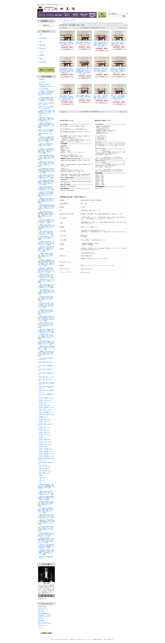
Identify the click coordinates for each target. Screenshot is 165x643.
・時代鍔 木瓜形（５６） (45, 400)
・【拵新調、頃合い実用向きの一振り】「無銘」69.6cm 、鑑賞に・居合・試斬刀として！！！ (46, 163)
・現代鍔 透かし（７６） (45, 441)
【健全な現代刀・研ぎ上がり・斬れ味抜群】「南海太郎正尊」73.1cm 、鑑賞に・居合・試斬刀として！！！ (66, 70)
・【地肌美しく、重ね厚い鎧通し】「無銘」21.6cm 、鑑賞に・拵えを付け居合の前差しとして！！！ (46, 93)
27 (98, 23)
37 (112, 23)
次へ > (122, 23)
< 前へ (64, 23)
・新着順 (82, 25)
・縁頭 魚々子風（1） (44, 468)
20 (88, 23)
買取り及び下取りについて (45, 623)
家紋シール (42, 58)
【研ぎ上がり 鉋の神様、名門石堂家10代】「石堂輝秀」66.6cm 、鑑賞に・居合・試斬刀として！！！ (117, 70)
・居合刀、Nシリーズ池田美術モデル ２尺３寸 (46, 103)
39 (115, 23)
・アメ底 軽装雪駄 (43, 88)
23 (92, 23)
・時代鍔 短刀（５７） (44, 402)
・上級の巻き (41, 79)
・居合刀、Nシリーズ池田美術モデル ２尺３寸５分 (46, 107)
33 (107, 23)
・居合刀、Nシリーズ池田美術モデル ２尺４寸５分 (46, 130)
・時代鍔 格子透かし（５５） (46, 398)
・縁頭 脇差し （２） (44, 473)
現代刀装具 (42, 45)
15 (81, 23)
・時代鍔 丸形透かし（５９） (46, 407)
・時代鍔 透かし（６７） (45, 419)
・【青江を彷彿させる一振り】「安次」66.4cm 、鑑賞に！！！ (46, 237)
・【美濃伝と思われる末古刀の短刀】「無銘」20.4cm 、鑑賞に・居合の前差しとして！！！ (46, 353)
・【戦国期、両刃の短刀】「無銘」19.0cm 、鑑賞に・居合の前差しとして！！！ (46, 243)
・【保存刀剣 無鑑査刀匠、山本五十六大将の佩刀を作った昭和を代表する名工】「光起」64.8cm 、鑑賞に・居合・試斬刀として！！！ (46, 262)
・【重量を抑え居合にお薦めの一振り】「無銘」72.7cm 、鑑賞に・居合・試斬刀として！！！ (46, 157)
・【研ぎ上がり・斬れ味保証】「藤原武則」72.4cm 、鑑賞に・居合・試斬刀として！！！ (46, 193)
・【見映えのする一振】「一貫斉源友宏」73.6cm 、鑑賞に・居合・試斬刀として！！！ (46, 112)
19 (87, 23)
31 (104, 23)
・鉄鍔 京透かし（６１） (45, 409)
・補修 (40, 115)
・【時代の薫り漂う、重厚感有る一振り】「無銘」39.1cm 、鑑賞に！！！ (46, 348)
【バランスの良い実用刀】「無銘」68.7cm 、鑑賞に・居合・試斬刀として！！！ (118, 44)
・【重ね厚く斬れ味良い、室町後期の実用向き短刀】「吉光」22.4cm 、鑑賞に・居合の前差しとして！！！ (46, 540)
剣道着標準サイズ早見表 (44, 615)
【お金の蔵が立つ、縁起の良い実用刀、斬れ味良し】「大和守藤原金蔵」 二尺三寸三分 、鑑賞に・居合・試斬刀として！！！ (83, 71)
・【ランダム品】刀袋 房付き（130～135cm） (45, 358)
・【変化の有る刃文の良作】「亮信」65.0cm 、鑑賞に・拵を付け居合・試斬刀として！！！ (46, 124)
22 (91, 23)
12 (77, 23)
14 (79, 23)
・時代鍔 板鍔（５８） (44, 405)
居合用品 (42, 55)
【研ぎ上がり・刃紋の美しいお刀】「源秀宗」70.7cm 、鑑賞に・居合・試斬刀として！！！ (100, 44)
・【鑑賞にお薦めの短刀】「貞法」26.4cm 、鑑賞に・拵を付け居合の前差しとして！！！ (46, 226)
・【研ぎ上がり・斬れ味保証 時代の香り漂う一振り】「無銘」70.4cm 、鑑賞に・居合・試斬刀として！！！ (46, 270)
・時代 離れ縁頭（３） (45, 470)
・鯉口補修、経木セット (44, 84)
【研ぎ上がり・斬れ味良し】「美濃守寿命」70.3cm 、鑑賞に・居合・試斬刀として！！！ (100, 70)
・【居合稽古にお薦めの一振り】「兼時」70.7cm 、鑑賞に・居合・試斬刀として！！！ (46, 298)
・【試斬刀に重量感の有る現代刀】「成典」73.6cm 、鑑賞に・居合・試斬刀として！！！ (46, 503)
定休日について (42, 625)
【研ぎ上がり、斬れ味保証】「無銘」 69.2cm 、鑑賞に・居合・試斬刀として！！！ (117, 98)
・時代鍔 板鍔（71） (44, 430)
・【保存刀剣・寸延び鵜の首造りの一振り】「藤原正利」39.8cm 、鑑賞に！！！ (46, 546)
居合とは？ (41, 618)
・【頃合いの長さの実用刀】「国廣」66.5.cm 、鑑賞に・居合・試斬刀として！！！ (45, 188)
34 (108, 23)
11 (75, 23)
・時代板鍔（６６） (43, 416)
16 (82, 23)
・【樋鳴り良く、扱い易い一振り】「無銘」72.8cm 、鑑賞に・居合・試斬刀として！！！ (46, 200)
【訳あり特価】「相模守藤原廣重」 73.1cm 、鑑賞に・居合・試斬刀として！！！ (100, 97)
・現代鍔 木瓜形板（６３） (45, 412)
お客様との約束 (42, 606)
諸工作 (41, 51)
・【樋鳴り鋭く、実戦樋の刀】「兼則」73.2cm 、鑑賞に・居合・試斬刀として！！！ (46, 119)
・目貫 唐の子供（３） (44, 465)
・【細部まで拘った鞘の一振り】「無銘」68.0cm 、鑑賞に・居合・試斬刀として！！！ (46, 311)
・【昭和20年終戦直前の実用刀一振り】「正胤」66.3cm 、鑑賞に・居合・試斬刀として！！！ (46, 206)
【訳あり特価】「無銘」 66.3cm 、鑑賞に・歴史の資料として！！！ (83, 97)
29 (101, 23)
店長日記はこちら (42, 598)
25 (95, 23)
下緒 (41, 41)
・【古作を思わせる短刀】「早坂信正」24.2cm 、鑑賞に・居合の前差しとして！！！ (46, 342)
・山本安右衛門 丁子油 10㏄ (46, 86)
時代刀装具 (42, 48)
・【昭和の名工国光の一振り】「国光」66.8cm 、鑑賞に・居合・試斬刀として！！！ (46, 276)
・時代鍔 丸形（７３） (44, 432)
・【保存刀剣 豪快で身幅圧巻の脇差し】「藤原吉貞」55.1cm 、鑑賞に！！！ (46, 498)
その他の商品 (43, 62)
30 (102, 23)
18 (85, 23)
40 (117, 23)
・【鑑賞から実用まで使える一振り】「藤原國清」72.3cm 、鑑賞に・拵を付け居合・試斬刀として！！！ (46, 318)
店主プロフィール (42, 608)
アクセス (40, 627)
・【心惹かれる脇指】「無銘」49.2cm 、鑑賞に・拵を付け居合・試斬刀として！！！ (46, 99)
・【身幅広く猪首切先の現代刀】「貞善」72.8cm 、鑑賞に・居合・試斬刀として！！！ (46, 255)
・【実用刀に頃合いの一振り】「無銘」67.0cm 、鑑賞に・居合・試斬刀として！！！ (46, 516)
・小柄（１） (41, 477)
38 (114, 23)
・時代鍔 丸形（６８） (44, 421)
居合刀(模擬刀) (43, 38)
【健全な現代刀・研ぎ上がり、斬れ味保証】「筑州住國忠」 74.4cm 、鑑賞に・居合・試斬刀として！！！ (66, 98)
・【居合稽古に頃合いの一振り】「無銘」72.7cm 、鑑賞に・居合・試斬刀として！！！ (46, 336)
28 (100, 23)
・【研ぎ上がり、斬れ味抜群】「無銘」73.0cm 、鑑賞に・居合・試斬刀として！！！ (46, 331)
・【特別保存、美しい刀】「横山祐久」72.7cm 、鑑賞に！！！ (46, 280)
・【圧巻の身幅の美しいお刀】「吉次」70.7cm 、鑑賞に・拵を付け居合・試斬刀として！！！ (46, 291)
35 (110, 23)
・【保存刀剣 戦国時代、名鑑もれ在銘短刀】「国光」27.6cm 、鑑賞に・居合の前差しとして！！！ (46, 552)
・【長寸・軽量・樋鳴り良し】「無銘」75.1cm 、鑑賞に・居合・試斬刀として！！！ (46, 176)
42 (120, 23)
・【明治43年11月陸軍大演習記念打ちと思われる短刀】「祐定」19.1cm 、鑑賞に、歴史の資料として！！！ (46, 139)
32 (105, 23)
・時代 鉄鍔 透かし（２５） (46, 376)
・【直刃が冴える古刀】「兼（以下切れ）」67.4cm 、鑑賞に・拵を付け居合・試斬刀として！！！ (46, 305)
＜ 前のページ (63, 27)
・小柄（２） (41, 480)
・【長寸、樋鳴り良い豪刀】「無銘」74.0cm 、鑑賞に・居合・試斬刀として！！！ (45, 233)
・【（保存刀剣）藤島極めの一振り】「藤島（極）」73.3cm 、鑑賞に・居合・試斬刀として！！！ (46, 510)
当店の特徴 (41, 611)
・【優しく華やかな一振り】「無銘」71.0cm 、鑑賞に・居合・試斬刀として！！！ (45, 493)
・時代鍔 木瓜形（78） (44, 439)
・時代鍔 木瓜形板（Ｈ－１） (46, 451)
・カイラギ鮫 (41, 81)
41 (118, 23)
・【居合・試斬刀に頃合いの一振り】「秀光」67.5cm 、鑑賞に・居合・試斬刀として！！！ (46, 324)
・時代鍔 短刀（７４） (44, 434)
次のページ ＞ (122, 27)
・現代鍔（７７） (42, 437)
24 (94, 23)
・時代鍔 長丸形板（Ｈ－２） (46, 453)
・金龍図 (40, 475)
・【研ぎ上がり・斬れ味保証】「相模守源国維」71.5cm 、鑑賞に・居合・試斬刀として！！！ (46, 521)
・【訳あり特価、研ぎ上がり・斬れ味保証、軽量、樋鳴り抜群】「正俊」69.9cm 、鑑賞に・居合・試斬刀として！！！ (46, 214)
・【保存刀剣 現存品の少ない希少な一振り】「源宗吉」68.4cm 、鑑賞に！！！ (46, 221)
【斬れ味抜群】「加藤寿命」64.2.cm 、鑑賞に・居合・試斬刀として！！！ (66, 44)
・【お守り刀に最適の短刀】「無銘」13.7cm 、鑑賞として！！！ (45, 145)
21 (90, 23)
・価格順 (77, 25)
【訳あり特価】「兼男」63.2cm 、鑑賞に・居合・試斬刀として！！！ (83, 44)
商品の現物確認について (44, 613)
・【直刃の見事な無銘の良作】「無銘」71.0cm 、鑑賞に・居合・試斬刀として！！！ (46, 286)
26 (97, 23)
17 (84, 23)
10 (74, 23)
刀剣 (41, 34)
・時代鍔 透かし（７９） (45, 444)
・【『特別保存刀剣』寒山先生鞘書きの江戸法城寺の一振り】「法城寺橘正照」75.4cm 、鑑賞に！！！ (46, 170)
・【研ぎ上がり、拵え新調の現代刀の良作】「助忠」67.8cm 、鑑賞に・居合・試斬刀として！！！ (46, 151)
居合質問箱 (41, 620)
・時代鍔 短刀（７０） (44, 427)
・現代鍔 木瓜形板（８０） (45, 449)
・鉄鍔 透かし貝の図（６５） (46, 414)
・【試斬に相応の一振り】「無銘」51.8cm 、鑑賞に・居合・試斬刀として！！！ (46, 534)
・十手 (40, 482)
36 (111, 23)
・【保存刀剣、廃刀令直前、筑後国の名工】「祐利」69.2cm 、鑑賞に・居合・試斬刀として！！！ (46, 249)
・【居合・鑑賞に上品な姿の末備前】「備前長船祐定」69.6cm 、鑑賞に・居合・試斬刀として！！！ (46, 182)
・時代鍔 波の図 (42, 446)
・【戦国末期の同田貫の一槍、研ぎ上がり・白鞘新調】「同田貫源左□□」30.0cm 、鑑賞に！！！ (46, 487)
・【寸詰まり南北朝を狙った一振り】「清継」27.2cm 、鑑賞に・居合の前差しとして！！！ (46, 528)
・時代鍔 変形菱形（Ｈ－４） (46, 456)
